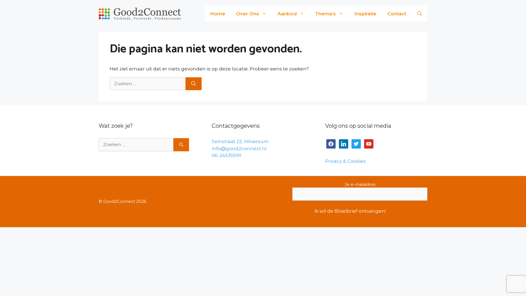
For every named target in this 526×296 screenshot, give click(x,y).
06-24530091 (226, 155)
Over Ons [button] (247, 13)
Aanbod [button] (287, 13)
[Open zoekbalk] (419, 13)
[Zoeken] (193, 83)
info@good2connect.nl (239, 148)
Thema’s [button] (325, 13)
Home (217, 13)
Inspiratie (365, 13)
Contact (396, 13)
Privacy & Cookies (345, 161)
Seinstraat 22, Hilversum (240, 141)
